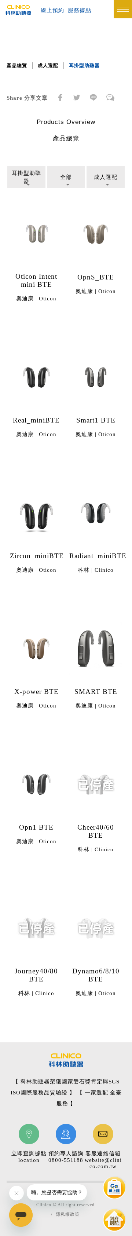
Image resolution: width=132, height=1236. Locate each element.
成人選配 (48, 65)
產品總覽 (17, 65)
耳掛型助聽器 (84, 65)
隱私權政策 (68, 1214)
